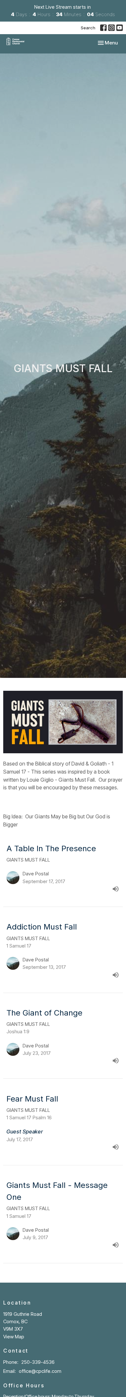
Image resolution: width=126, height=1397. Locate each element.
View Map (13, 1337)
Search (88, 27)
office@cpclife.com (40, 1371)
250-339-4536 (38, 1362)
